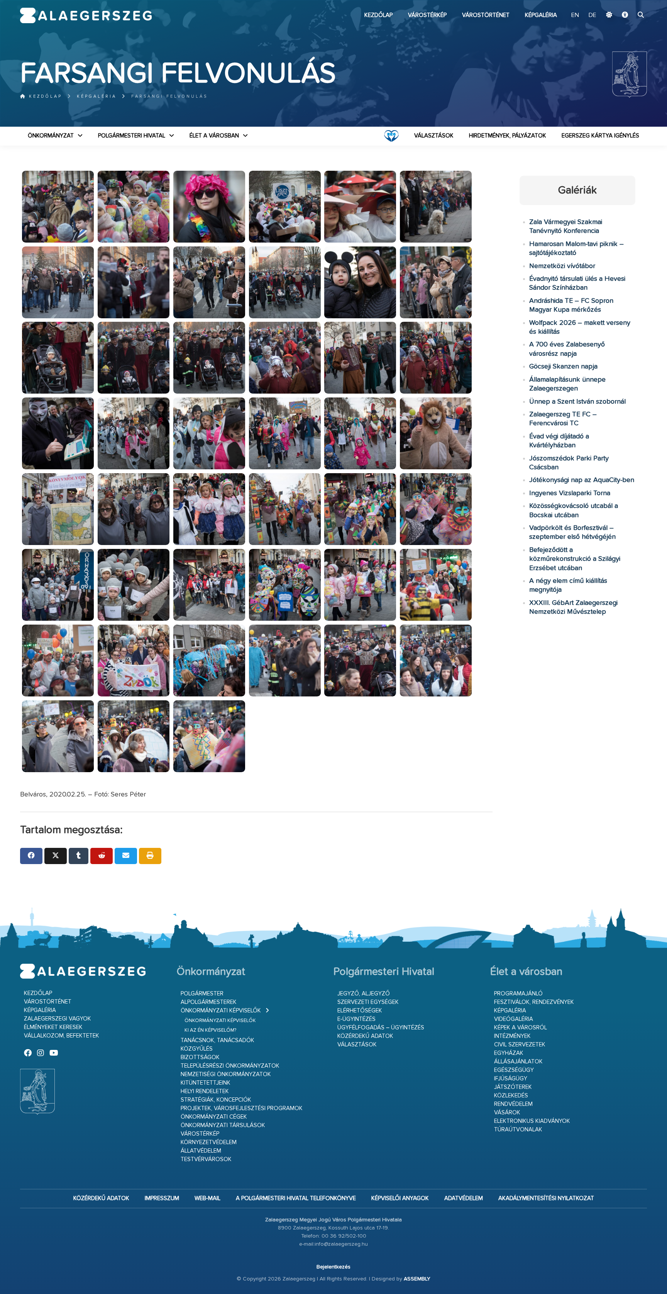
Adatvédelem (463, 1198)
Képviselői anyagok (400, 1198)
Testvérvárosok (206, 1159)
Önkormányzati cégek (214, 1117)
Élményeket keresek (53, 1027)
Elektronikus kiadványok (532, 1121)
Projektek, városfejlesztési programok (242, 1108)
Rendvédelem (513, 1104)
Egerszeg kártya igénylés (600, 136)
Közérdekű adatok (365, 1036)
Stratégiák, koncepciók (216, 1100)
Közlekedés (511, 1096)
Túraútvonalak (518, 1130)
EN (575, 15)
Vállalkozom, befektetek (61, 1036)
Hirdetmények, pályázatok (507, 136)
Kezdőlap (378, 15)
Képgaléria (541, 15)
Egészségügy (514, 1070)
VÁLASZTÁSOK (434, 136)
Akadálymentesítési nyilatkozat (546, 1198)
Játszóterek (513, 1087)
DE (592, 15)
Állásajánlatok (518, 1062)
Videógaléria (513, 1019)
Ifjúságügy (510, 1079)
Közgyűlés (197, 1049)
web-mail (207, 1198)
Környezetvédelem (209, 1142)
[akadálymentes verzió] (625, 15)
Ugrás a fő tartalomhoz (627, 3)
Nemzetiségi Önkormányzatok (226, 1074)
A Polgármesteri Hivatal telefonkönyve (296, 1198)
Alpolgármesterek (209, 1002)
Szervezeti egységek (368, 1002)
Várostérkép (427, 15)
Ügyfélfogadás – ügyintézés (380, 1028)
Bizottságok (200, 1057)
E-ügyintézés (356, 1019)
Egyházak (508, 1053)
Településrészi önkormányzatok (230, 1066)
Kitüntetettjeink (205, 1083)
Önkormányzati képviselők (221, 1011)
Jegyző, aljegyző (363, 994)
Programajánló (518, 994)
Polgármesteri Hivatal (131, 136)
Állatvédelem (201, 1151)
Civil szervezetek (519, 1045)
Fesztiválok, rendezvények (534, 1002)
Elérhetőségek (359, 1011)
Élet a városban (214, 136)
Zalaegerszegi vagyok (57, 1019)
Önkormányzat (51, 136)
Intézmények (512, 1036)
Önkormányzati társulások (223, 1125)
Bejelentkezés (333, 1267)
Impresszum (162, 1198)
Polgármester (202, 994)
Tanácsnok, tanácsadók (217, 1040)
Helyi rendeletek (205, 1091)
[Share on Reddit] (101, 856)
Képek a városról (520, 1028)
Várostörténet (486, 15)
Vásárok (507, 1113)
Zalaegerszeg (86, 15)
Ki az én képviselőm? (210, 1030)
